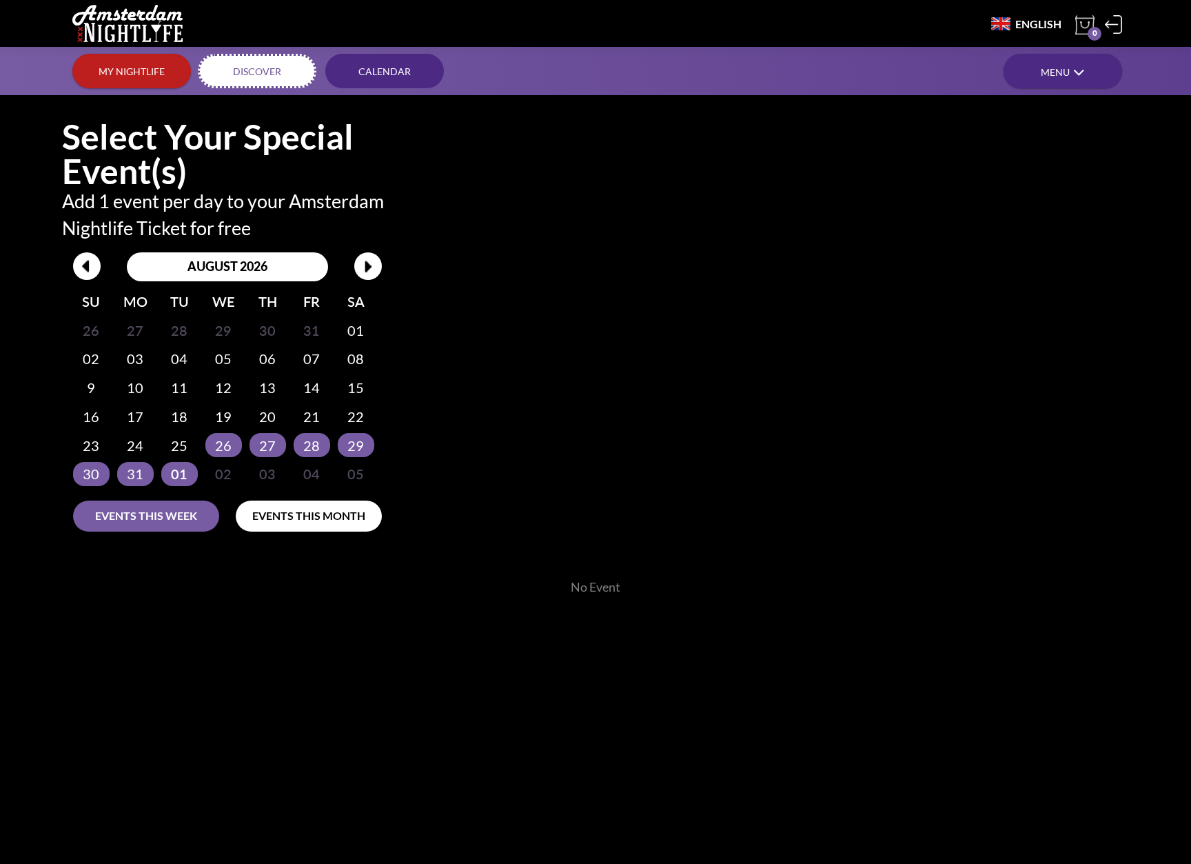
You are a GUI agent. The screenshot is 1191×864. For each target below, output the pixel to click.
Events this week (146, 515)
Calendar (384, 71)
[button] (1063, 71)
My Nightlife (132, 71)
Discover (257, 71)
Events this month (308, 515)
